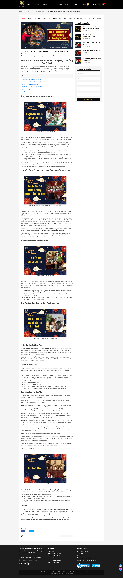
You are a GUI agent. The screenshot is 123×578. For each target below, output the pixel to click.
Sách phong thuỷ (53, 18)
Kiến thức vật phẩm (31, 18)
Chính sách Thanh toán (55, 557)
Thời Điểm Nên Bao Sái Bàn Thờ (30, 84)
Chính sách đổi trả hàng (55, 553)
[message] (120, 569)
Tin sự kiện (69, 18)
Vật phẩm (45, 4)
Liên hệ (84, 4)
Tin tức (67, 4)
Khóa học (60, 4)
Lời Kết (23, 92)
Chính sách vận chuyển (55, 560)
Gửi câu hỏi (89, 99)
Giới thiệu (36, 4)
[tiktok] (28, 563)
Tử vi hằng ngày (97, 18)
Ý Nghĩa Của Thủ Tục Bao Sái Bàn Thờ (32, 79)
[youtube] (24, 563)
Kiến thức (75, 4)
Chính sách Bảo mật (54, 562)
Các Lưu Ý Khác (26, 89)
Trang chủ (28, 4)
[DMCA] (83, 565)
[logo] (22, 4)
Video (60, 18)
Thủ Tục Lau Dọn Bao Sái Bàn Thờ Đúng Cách (34, 87)
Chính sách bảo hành (54, 555)
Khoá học (81, 553)
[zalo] (120, 565)
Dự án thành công (87, 18)
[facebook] (20, 563)
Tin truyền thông (78, 18)
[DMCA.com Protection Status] (98, 565)
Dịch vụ (53, 4)
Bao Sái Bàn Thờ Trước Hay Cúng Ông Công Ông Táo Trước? (38, 81)
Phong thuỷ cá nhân (42, 18)
